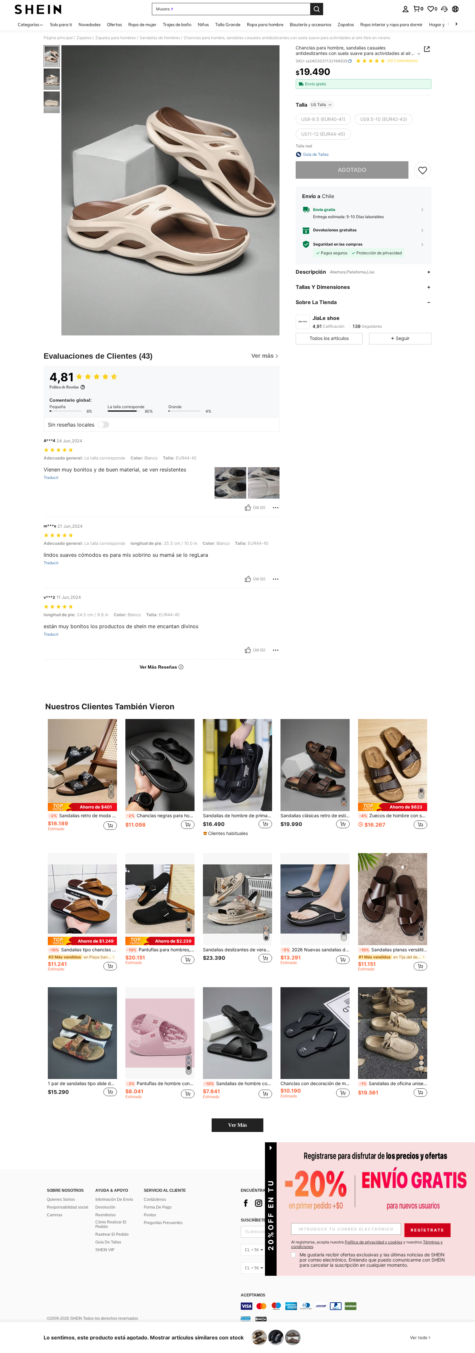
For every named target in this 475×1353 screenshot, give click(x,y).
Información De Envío (114, 1199)
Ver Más (237, 1125)
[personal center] (405, 9)
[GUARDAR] (422, 170)
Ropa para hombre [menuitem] (265, 24)
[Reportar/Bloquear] (276, 508)
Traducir (51, 477)
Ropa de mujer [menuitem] (142, 24)
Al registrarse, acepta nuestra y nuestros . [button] (367, 1244)
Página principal (58, 38)
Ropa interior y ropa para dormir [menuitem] (391, 24)
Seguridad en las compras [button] (338, 244)
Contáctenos (155, 1199)
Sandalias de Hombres (160, 38)
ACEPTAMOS (253, 1295)
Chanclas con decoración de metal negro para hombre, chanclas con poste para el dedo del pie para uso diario (315, 1083)
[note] (82, 807)
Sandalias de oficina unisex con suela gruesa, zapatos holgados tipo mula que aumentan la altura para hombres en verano (393, 1083)
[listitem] (82, 780)
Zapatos (84, 38)
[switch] (103, 424)
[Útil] (248, 508)
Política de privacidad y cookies (373, 1242)
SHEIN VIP (104, 1250)
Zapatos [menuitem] (346, 24)
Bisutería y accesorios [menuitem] (310, 24)
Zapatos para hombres (115, 38)
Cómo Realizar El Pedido (110, 1224)
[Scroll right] (456, 24)
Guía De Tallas (108, 1242)
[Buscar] (316, 9)
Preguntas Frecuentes (163, 1223)
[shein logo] (38, 9)
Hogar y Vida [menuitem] (442, 24)
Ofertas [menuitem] (114, 24)
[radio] (323, 119)
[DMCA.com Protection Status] (261, 1318)
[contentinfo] (338, 1306)
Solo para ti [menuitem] (61, 24)
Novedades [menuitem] (89, 24)
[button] (444, 9)
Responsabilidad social (67, 1207)
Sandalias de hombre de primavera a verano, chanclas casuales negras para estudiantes (237, 815)
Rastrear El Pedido (112, 1234)
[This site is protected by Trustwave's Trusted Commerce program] (245, 1318)
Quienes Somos (61, 1199)
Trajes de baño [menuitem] (177, 24)
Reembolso (105, 1215)
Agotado (352, 169)
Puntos (150, 1215)
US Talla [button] (318, 104)
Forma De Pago (158, 1207)
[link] (418, 9)
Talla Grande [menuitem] (227, 24)
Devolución (105, 1207)
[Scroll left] (448, 24)
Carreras (54, 1215)
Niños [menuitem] (203, 24)
